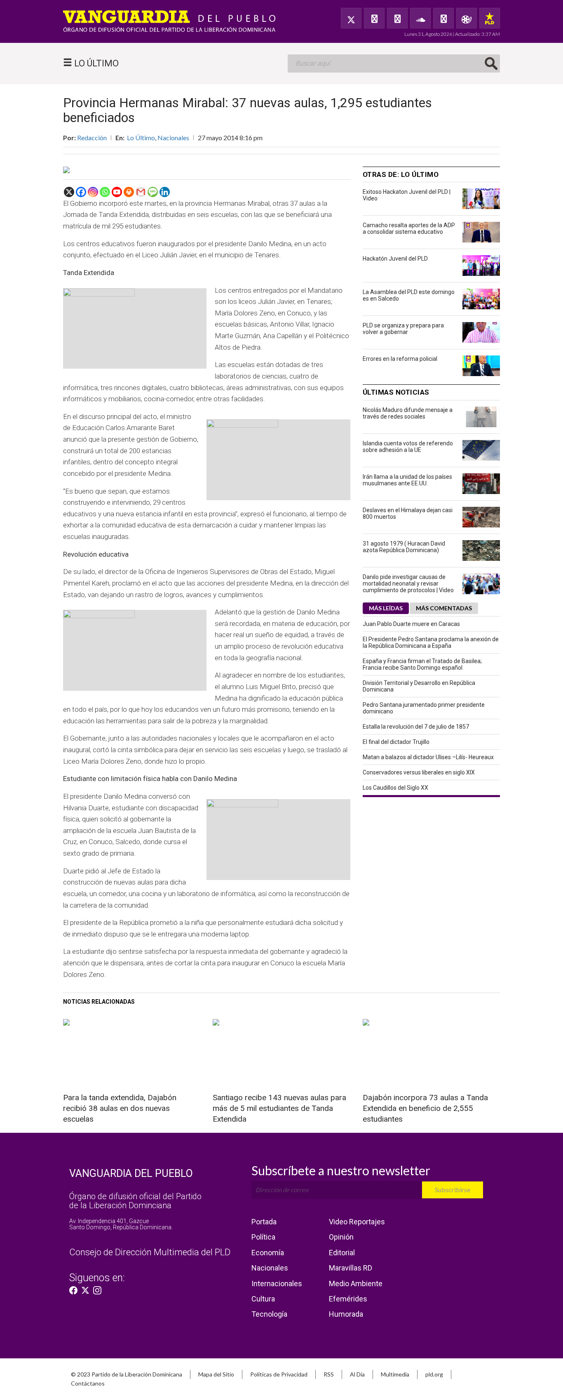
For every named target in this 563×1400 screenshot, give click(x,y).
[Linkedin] (165, 192)
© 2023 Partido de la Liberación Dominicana (126, 1374)
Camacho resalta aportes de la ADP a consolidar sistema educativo (409, 228)
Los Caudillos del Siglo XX (395, 787)
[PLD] (489, 18)
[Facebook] (374, 18)
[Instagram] (93, 192)
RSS (329, 1374)
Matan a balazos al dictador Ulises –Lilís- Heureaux (428, 757)
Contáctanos (88, 1383)
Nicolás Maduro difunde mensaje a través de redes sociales (408, 413)
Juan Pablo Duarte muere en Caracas (411, 624)
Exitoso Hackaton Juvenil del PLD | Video (406, 195)
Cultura (263, 1298)
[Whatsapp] (105, 192)
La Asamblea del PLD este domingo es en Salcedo (409, 295)
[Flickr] (443, 18)
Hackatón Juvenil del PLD (395, 258)
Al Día (357, 1374)
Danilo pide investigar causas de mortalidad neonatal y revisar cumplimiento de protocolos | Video (408, 583)
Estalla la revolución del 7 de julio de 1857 (416, 726)
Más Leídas (386, 608)
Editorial (342, 1252)
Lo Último (141, 137)
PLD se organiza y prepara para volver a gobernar (403, 328)
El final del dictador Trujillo (396, 742)
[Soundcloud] (420, 18)
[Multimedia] (466, 18)
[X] (69, 192)
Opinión (341, 1237)
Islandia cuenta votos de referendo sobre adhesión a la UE (408, 446)
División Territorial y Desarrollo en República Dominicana (419, 686)
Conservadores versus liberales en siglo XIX (419, 772)
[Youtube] (117, 192)
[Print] (129, 192)
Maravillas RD (350, 1268)
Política (263, 1237)
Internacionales (276, 1283)
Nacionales (173, 137)
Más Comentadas (444, 608)
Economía (267, 1252)
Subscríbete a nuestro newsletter (340, 1170)
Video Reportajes (357, 1221)
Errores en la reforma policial (400, 358)
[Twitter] (351, 18)
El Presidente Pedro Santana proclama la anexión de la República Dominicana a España (431, 642)
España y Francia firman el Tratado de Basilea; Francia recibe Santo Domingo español (422, 664)
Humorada (346, 1314)
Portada (264, 1221)
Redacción (92, 137)
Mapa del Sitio (216, 1374)
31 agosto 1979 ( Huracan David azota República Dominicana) (404, 546)
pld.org (434, 1374)
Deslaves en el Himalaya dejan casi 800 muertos (408, 513)
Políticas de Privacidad (278, 1374)
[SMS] (153, 192)
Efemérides (348, 1298)
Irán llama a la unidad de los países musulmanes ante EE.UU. (407, 480)
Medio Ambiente (355, 1283)
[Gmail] (141, 192)
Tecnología (269, 1314)
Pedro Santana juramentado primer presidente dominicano (424, 708)
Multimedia (395, 1374)
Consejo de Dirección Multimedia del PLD (149, 1252)
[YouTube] (397, 18)
